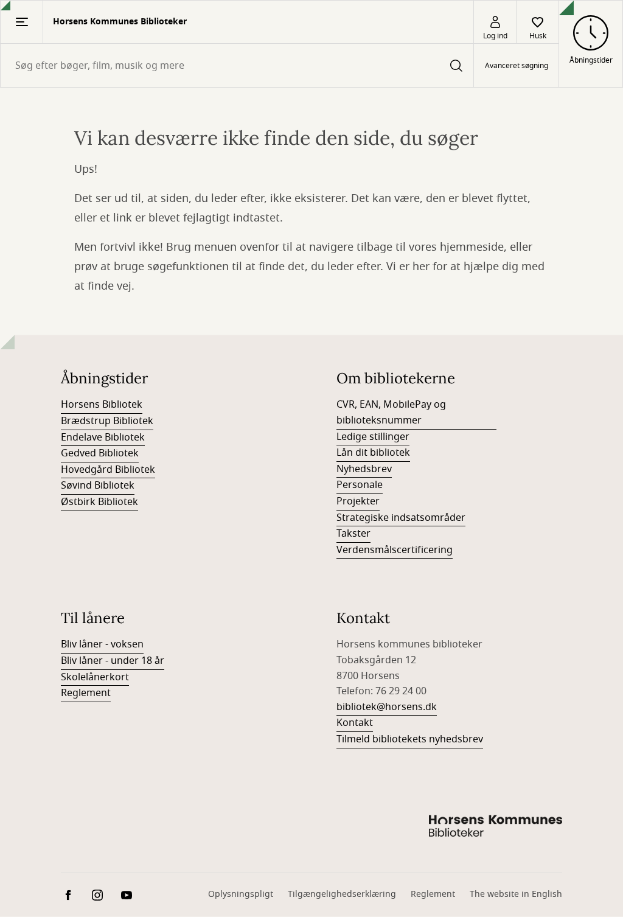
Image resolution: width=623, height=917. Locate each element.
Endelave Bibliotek (103, 437)
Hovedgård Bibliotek (108, 469)
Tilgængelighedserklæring (342, 894)
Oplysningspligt (240, 894)
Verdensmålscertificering (394, 550)
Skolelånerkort (95, 677)
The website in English (516, 894)
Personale (359, 485)
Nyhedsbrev (364, 469)
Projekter (358, 501)
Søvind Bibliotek (97, 485)
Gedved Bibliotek (100, 453)
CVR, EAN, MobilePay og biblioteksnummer (391, 412)
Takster (353, 533)
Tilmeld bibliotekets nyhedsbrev (409, 739)
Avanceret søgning (516, 65)
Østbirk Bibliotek (99, 502)
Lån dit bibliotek (373, 452)
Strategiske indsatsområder (400, 518)
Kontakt (354, 723)
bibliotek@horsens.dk (386, 707)
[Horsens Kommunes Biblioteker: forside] (495, 827)
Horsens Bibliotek (101, 404)
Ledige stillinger (372, 437)
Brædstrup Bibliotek (107, 421)
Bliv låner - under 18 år (112, 661)
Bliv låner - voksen (102, 644)
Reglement (86, 693)
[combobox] (237, 65)
